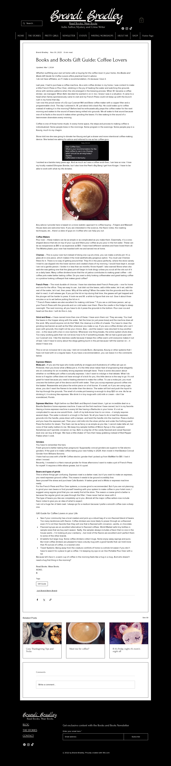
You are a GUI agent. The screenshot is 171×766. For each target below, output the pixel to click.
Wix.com (106, 753)
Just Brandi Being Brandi (47, 591)
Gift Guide (42, 584)
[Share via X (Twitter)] (44, 599)
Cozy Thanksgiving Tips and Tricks (39, 650)
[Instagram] (127, 28)
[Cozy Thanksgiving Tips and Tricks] (42, 633)
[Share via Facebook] (37, 599)
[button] (141, 20)
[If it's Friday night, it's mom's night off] (129, 633)
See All (145, 617)
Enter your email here (72, 731)
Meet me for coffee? (79, 649)
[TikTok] (131, 28)
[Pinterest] (123, 28)
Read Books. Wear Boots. (40, 718)
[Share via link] (50, 599)
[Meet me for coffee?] (85, 633)
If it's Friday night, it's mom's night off (126, 650)
